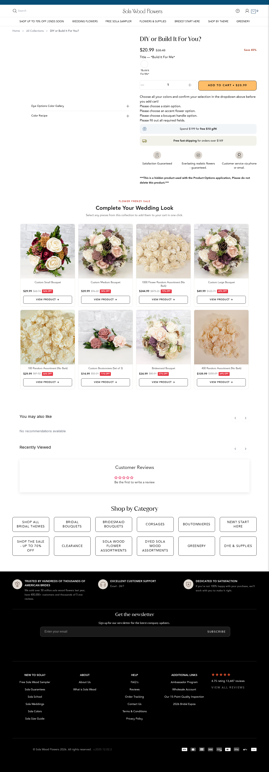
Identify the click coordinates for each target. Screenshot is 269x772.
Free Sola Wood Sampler (34, 682)
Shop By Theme (218, 21)
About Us (85, 682)
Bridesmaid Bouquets (114, 524)
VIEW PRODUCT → (47, 300)
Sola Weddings (35, 704)
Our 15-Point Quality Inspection (184, 697)
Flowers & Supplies (153, 21)
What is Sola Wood (84, 689)
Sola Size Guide (35, 719)
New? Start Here (238, 524)
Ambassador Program (184, 682)
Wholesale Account (184, 689)
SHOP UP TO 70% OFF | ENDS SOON (41, 21)
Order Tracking (134, 697)
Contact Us (134, 704)
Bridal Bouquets (72, 524)
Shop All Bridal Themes (31, 524)
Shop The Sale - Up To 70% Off (31, 546)
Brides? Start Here (187, 21)
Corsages (155, 524)
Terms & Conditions (134, 711)
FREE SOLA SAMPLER (119, 21)
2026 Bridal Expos (184, 704)
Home (16, 31)
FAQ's (134, 682)
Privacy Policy (134, 719)
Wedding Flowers (85, 21)
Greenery (243, 21)
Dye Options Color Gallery (47, 106)
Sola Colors (35, 711)
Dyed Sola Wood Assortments (155, 546)
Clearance (72, 546)
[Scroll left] (235, 418)
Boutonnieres (197, 524)
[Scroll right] (246, 418)
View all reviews (228, 687)
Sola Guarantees (35, 689)
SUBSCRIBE (216, 631)
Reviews (135, 689)
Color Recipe (39, 116)
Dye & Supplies (238, 546)
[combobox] (35, 10)
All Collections (35, 31)
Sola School (35, 697)
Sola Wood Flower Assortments (114, 546)
